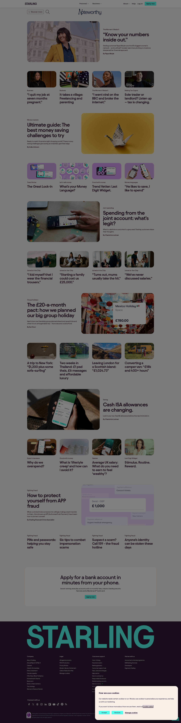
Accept (104, 712)
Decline (117, 712)
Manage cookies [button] (131, 712)
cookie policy (148, 706)
